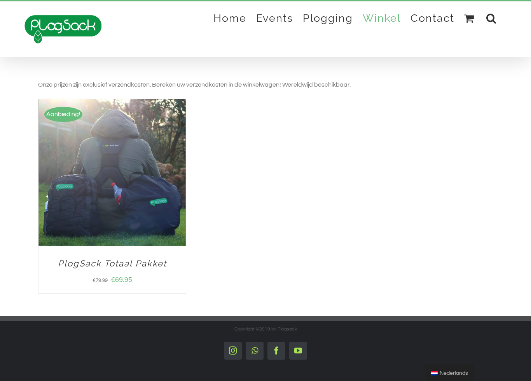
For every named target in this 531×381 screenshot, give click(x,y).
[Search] (491, 18)
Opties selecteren (91, 173)
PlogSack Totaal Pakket (112, 263)
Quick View (144, 173)
